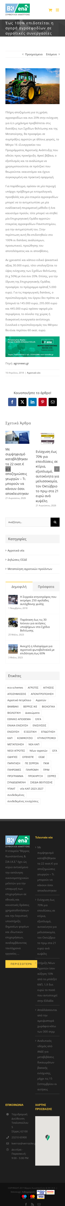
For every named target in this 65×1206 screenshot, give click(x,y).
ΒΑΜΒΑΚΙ (13, 706)
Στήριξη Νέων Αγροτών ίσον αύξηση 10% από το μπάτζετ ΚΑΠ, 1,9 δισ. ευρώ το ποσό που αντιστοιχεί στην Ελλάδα (47, 981)
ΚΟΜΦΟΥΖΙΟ (25, 738)
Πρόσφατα (46, 586)
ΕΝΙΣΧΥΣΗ (13, 731)
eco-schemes (15, 687)
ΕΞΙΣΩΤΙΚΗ (30, 731)
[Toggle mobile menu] (58, 10)
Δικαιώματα (32, 712)
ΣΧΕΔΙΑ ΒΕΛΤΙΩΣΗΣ (41, 782)
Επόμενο (51, 54)
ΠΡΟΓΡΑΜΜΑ (15, 776)
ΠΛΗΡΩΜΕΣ (14, 769)
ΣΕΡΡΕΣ (51, 776)
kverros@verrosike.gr (21, 1143)
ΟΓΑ (54, 750)
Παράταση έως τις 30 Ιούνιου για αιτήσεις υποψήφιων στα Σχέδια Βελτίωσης (35, 625)
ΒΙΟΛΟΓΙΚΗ (14, 712)
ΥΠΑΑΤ (11, 788)
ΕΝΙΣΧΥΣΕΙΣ (39, 725)
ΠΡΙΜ (46, 769)
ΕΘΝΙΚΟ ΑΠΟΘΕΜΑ (19, 719)
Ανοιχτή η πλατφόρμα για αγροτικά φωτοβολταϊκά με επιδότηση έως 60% (37, 649)
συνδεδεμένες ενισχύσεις (22, 801)
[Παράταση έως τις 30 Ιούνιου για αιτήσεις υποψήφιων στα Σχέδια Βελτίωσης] (13, 620)
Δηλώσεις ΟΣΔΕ (17, 559)
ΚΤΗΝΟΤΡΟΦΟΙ (46, 738)
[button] (8, 469)
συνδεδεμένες (15, 795)
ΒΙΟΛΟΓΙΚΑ (48, 706)
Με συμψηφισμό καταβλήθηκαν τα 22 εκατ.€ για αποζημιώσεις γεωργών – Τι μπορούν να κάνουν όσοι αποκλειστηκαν (47, 868)
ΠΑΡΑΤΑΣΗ (13, 763)
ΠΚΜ (46, 763)
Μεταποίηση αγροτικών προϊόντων (30, 569)
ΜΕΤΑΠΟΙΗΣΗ (15, 744)
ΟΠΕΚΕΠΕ (28, 757)
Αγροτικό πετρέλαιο (19, 700)
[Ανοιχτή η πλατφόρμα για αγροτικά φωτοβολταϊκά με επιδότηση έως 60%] (13, 647)
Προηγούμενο (34, 54)
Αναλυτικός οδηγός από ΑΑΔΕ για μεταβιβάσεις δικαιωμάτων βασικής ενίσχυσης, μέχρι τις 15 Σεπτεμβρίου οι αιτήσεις (47, 1065)
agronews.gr (21, 363)
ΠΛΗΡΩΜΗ (32, 769)
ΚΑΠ (9, 738)
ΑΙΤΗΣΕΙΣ (48, 687)
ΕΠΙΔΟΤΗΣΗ (48, 731)
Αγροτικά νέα (33, 372)
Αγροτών (41, 700)
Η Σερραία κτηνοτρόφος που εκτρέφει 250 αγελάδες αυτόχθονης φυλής (38, 600)
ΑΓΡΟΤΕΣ (33, 687)
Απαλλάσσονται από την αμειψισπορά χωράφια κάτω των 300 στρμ (47, 1020)
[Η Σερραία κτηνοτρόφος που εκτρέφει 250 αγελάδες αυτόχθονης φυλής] (13, 597)
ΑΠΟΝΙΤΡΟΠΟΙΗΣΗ (42, 694)
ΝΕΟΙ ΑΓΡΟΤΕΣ (16, 750)
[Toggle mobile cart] (50, 10)
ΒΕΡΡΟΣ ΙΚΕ (30, 706)
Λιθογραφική (28, 1192)
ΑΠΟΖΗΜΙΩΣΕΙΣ (16, 694)
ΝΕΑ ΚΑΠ (34, 744)
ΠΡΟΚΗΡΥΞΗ (35, 776)
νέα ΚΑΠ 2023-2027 (31, 788)
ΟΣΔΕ (41, 757)
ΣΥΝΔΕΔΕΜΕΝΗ (16, 782)
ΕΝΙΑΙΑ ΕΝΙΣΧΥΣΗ (17, 725)
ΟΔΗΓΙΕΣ (12, 757)
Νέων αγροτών (38, 750)
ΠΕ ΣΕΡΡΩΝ (32, 763)
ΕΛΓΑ (38, 719)
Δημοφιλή (19, 586)
